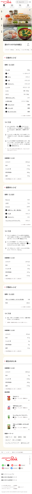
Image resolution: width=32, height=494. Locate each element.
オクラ (7, 94)
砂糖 (9, 80)
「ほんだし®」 (11, 84)
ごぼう (7, 203)
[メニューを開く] (30, 2)
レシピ (7, 452)
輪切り (21, 238)
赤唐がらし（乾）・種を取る (14, 210)
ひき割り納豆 (8, 101)
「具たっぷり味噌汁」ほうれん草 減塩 (14, 299)
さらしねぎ (10, 108)
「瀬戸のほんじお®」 (10, 97)
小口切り (27, 136)
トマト (7, 91)
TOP (2, 452)
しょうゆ (7, 87)
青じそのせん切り (12, 111)
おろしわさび (11, 104)
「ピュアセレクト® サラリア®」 (13, 220)
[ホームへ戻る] (6, 2)
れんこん (7, 199)
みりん (9, 77)
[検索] (17, 2)
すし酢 (9, 213)
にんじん (7, 206)
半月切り (27, 235)
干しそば (7, 70)
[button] (22, 2)
